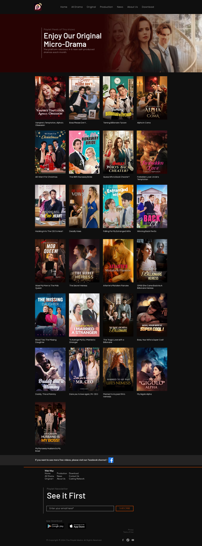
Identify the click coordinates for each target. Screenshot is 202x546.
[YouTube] (132, 540)
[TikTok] (127, 540)
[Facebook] (122, 540)
